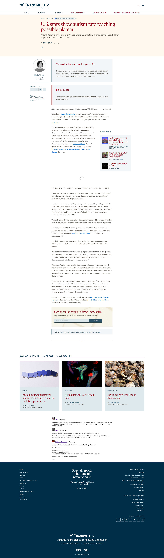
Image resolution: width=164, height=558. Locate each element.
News (25, 12)
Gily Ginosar (124, 146)
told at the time (81, 233)
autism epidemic (79, 144)
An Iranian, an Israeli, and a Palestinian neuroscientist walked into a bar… (118, 141)
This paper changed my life (28, 480)
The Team (141, 472)
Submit (95, 320)
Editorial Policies (138, 499)
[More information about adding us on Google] (76, 18)
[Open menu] (143, 6)
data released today (68, 114)
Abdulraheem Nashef (117, 148)
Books (22, 488)
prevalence (55, 122)
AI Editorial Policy (138, 502)
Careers (141, 490)
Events (22, 494)
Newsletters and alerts (136, 478)
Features (22, 475)
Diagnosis (33, 99)
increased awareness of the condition (65, 149)
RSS (143, 493)
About (136, 469)
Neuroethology (112, 390)
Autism (39, 96)
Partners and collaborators (134, 475)
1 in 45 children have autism (98, 300)
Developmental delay (36, 98)
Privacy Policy (139, 505)
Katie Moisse (47, 42)
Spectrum (49, 18)
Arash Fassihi (115, 146)
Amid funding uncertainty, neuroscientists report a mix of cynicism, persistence (38, 398)
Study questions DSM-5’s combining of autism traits (118, 155)
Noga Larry (112, 147)
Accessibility (140, 508)
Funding (25, 390)
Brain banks (68, 390)
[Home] (82, 535)
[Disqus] (82, 438)
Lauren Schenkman (117, 159)
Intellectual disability (94, 332)
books (27, 491)
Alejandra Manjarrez (75, 402)
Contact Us (140, 510)
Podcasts (23, 483)
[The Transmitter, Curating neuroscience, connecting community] (34, 5)
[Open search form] (139, 5)
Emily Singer (115, 168)
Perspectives (41, 12)
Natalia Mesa (114, 402)
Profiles (22, 478)
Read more (82, 488)
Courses (22, 497)
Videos (22, 486)
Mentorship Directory (137, 484)
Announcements (139, 487)
